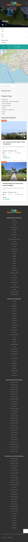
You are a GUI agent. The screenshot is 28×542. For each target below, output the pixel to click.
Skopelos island (14, 458)
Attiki (14, 220)
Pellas (14, 263)
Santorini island (14, 506)
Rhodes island (14, 227)
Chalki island (14, 306)
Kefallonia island (14, 391)
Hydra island (14, 358)
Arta (14, 303)
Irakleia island (14, 370)
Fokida (14, 246)
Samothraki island (14, 444)
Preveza (14, 310)
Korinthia (14, 320)
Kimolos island (14, 396)
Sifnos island (14, 511)
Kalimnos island (14, 382)
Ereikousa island (14, 344)
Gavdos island (14, 353)
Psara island (14, 439)
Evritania (14, 241)
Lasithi (14, 232)
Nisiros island (14, 425)
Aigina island (14, 249)
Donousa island (14, 334)
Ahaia (14, 346)
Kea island (14, 492)
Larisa (14, 337)
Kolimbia (14, 525)
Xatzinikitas (10, 537)
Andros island (14, 282)
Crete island (14, 222)
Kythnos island (14, 496)
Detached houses (6, 105)
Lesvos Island (14, 401)
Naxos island (14, 501)
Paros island (14, 503)
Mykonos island (14, 422)
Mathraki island (14, 418)
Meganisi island (14, 420)
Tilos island (14, 475)
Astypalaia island (14, 294)
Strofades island (14, 465)
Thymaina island (14, 472)
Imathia (14, 258)
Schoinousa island (14, 446)
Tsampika (14, 527)
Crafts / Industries (6, 103)
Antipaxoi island (14, 291)
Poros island (14, 437)
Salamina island (14, 442)
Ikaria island (14, 363)
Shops (3, 111)
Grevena (14, 365)
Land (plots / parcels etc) (8, 109)
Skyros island (14, 461)
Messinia (14, 327)
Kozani (14, 372)
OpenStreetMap (21, 82)
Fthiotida (14, 251)
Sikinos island (14, 449)
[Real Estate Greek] (14, 5)
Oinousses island (14, 427)
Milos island (14, 499)
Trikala (14, 341)
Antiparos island (14, 482)
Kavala (14, 284)
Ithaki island (14, 375)
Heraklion (14, 229)
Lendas (14, 515)
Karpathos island (14, 489)
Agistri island (14, 244)
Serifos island (14, 508)
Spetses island (14, 463)
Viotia (14, 253)
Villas (3, 113)
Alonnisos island (14, 272)
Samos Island (14, 403)
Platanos (14, 520)
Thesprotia (14, 313)
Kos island (14, 406)
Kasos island (14, 384)
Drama (14, 275)
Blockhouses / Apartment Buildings (10, 101)
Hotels (3, 107)
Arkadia (14, 315)
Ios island (14, 487)
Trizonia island (14, 477)
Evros (14, 280)
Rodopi (14, 289)
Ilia (14, 356)
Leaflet (16, 82)
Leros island (14, 413)
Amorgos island (14, 480)
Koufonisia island (14, 408)
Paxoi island (14, 434)
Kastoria (14, 368)
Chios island (14, 325)
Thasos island (14, 470)
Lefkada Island (14, 394)
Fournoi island (14, 349)
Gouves (14, 518)
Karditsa (14, 332)
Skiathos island (14, 451)
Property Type (4, 40)
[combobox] (14, 31)
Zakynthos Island (14, 399)
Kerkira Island (14, 387)
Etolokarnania (14, 351)
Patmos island (14, 432)
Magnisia (14, 339)
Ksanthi (14, 301)
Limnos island (14, 415)
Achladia (14, 523)
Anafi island (14, 277)
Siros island (14, 513)
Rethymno (14, 234)
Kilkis (14, 260)
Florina (14, 361)
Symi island (14, 468)
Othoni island (14, 430)
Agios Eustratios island (14, 239)
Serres (14, 268)
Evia (14, 237)
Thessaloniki (14, 270)
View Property (14, 136)
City (2, 34)
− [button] (1, 53)
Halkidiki (14, 256)
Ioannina (14, 308)
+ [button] (1, 51)
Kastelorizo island (14, 389)
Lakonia (14, 322)
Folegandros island (14, 484)
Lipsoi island (14, 411)
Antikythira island (14, 287)
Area (2, 28)
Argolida (14, 318)
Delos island (14, 330)
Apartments (5, 99)
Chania (14, 225)
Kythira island (14, 494)
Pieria (14, 265)
